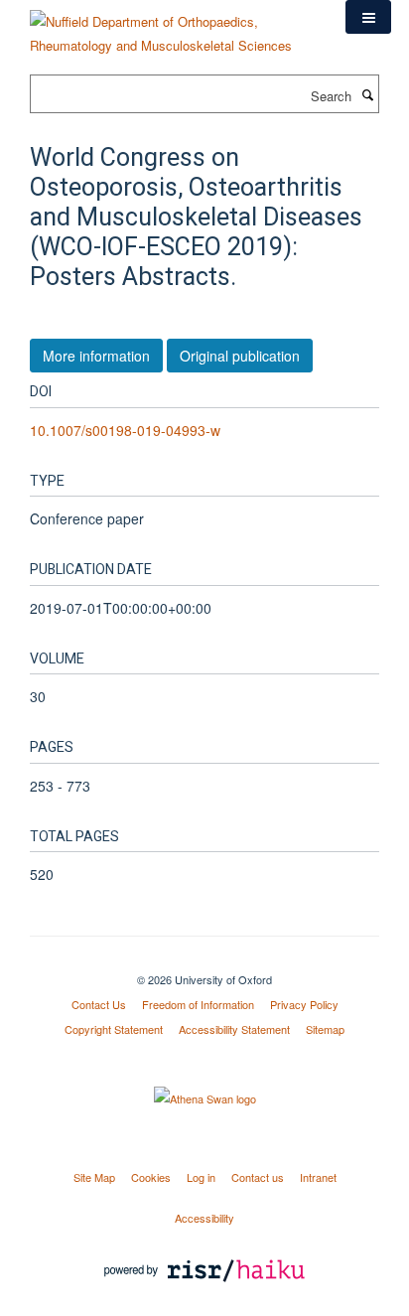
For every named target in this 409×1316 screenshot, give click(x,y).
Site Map (94, 1177)
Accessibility (204, 1218)
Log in (201, 1177)
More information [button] (96, 356)
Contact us (257, 1177)
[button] (368, 17)
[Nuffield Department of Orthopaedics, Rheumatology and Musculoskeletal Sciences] (173, 26)
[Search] (367, 94)
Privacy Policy (304, 1004)
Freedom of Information (198, 1004)
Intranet (318, 1177)
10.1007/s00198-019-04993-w (125, 430)
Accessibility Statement (234, 1029)
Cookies (151, 1177)
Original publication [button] (240, 356)
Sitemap (325, 1029)
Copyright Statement (114, 1029)
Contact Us (98, 1004)
